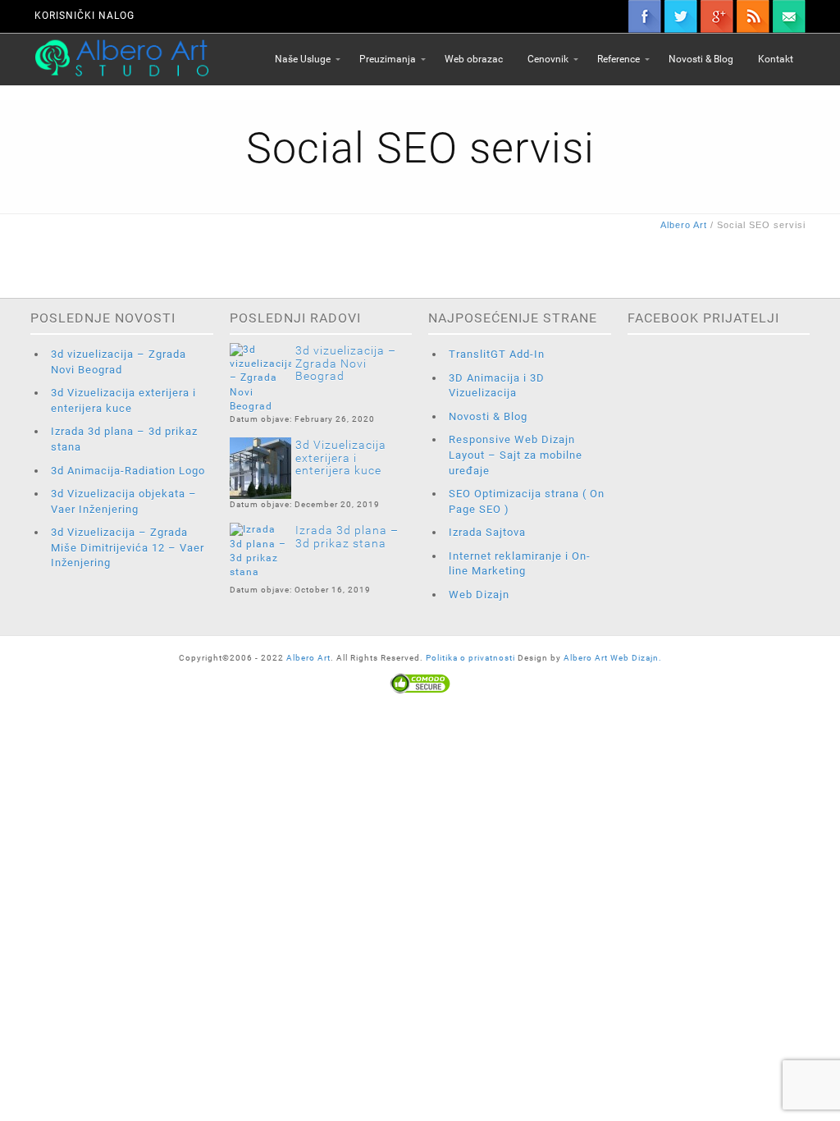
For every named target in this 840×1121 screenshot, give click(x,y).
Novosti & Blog (488, 416)
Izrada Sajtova (487, 532)
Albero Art (308, 657)
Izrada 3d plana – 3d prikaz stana (347, 536)
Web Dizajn (479, 594)
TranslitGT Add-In (497, 354)
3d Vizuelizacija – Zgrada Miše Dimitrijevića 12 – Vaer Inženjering (127, 547)
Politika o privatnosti (472, 657)
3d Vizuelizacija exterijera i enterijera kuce (340, 457)
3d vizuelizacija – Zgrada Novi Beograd (345, 363)
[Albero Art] (121, 57)
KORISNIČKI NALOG (84, 15)
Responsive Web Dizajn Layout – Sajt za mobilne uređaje (515, 454)
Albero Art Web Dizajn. (613, 657)
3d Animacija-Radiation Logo (128, 470)
